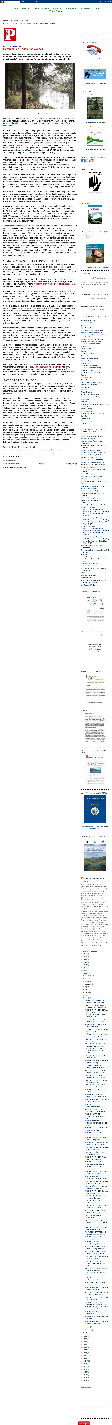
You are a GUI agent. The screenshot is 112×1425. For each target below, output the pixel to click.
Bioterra (83, 346)
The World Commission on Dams (91, 566)
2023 (85, 962)
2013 (85, 1350)
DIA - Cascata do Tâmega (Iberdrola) (92, 479)
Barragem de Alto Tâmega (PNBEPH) (93, 452)
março (87, 1327)
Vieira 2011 (84, 423)
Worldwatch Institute (87, 578)
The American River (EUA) (89, 563)
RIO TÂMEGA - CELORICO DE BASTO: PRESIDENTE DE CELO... (95, 1051)
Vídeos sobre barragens (88, 575)
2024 (85, 959)
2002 (85, 1377)
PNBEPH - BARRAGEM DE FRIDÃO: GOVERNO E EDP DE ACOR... (96, 1123)
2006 (85, 1369)
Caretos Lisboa (86, 348)
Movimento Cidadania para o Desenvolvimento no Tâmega (56, 10)
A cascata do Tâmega (88, 323)
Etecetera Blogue (86, 361)
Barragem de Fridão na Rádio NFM (92, 339)
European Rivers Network (89, 488)
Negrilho (83, 375)
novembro (88, 978)
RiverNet (84, 554)
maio (87, 995)
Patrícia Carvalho (8, 447)
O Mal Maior (85, 380)
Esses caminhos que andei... (90, 358)
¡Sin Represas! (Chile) (88, 585)
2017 (85, 1339)
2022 (85, 965)
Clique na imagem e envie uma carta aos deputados (95, 83)
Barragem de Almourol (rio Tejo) (91, 450)
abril (86, 998)
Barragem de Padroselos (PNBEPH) (92, 462)
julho (87, 989)
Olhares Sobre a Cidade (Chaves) (91, 382)
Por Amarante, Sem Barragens (91, 394)
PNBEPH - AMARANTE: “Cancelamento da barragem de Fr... (95, 1116)
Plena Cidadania (86, 392)
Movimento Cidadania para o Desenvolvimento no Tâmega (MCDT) (93, 880)
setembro (88, 984)
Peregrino (84, 389)
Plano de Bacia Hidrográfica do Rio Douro (94, 505)
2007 (85, 1366)
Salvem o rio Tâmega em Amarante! (92, 413)
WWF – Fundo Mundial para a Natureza (93, 580)
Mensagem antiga (71, 464)
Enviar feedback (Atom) (18, 467)
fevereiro (88, 1330)
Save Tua (84, 416)
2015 (85, 1344)
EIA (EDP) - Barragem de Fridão (91, 484)
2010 (85, 1358)
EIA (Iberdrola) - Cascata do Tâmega (92, 486)
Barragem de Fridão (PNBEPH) (91, 457)
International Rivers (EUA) (89, 491)
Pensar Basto (85, 387)
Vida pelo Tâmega (87, 421)
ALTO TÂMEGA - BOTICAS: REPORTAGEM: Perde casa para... (95, 1263)
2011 (85, 1355)
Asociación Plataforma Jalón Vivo (92, 330)
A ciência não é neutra (88, 434)
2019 (85, 973)
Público (19, 447)
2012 (85, 1353)
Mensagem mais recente (11, 464)
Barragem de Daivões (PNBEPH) (91, 455)
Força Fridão (85, 363)
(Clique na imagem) (95, 58)
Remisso (84, 402)
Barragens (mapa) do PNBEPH (91, 467)
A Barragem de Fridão (88, 320)
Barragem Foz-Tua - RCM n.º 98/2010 (93, 464)
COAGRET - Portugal (88, 353)
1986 (85, 1380)
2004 (85, 1375)
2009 (85, 1361)
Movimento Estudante (88, 370)
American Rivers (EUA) (88, 439)
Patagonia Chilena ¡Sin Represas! (92, 498)
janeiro (87, 1332)
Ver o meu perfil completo (91, 945)
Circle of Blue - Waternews (89, 474)
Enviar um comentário (10, 461)
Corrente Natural (86, 356)
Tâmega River (85, 418)
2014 (85, 1347)
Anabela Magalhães (87, 328)
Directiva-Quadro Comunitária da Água (93, 481)
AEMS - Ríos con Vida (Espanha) (92, 436)
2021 (85, 967)
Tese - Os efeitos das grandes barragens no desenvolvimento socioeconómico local (94, 559)
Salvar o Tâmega (86, 411)
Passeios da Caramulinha (89, 385)
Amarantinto (85, 325)
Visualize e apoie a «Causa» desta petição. (94, 122)
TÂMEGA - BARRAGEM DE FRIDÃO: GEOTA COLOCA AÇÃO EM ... (96, 1222)
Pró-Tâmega (85, 399)
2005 (85, 1372)
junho (87, 992)
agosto (87, 987)
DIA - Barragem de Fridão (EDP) (91, 476)
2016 (85, 1341)
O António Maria (86, 377)
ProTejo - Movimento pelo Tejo (91, 397)
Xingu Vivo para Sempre (89, 582)
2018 (85, 1336)
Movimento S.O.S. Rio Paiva (90, 372)
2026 (85, 954)
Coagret (83, 351)
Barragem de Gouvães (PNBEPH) (92, 460)
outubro (87, 981)
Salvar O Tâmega (86, 409)
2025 (85, 956)
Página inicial (42, 464)
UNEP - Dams (85, 573)
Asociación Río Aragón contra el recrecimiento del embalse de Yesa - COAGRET (93, 335)
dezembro (88, 975)
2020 (85, 970)
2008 (85, 1364)
